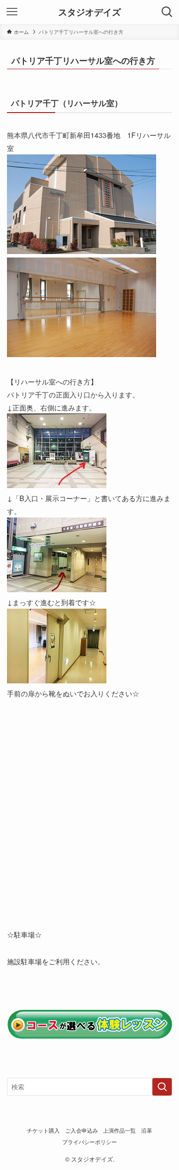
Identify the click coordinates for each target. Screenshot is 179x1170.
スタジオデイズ (89, 11)
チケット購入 (43, 1130)
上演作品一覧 (119, 1130)
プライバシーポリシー (89, 1142)
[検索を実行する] (162, 1087)
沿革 (146, 1130)
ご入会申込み (81, 1130)
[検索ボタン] (167, 12)
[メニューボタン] (12, 12)
